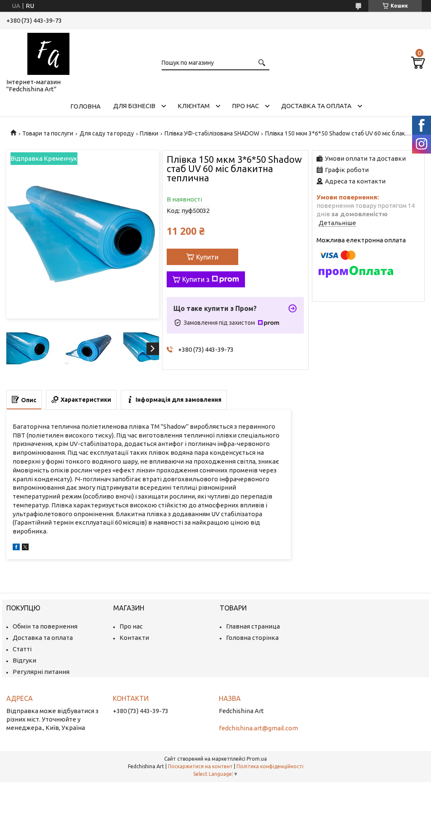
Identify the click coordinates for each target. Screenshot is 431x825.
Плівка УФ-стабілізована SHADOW (212, 133)
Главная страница (253, 626)
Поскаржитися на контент (200, 766)
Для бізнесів (134, 105)
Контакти (134, 637)
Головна (85, 106)
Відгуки (24, 660)
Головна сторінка (252, 637)
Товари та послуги (47, 133)
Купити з (196, 279)
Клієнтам (194, 105)
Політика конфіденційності (270, 766)
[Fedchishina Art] (48, 52)
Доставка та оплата (316, 105)
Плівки (149, 133)
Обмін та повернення (45, 626)
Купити (207, 257)
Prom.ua (257, 758)
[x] (25, 548)
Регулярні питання (41, 671)
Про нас (245, 105)
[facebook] (16, 548)
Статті (22, 649)
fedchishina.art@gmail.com (258, 728)
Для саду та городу (107, 133)
